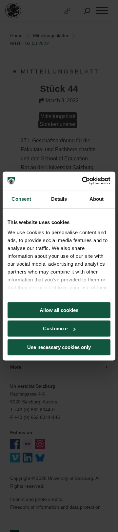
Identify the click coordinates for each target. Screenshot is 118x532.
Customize (55, 328)
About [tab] (96, 199)
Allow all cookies (59, 310)
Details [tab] (59, 199)
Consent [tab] (21, 199)
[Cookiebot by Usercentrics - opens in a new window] (83, 180)
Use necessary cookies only (59, 347)
